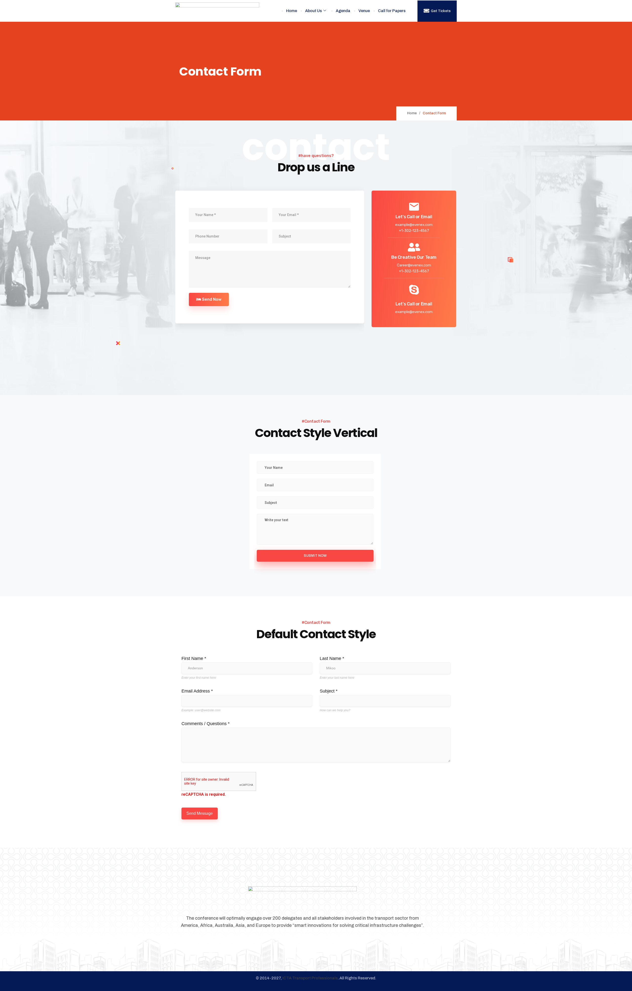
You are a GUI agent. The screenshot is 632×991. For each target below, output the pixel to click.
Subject (328, 691)
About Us (313, 11)
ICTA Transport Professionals (310, 978)
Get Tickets (441, 11)
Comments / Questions (205, 723)
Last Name (332, 658)
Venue (364, 11)
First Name (193, 658)
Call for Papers (392, 11)
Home (291, 11)
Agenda (343, 11)
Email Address (197, 691)
